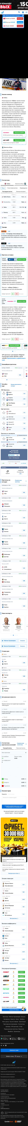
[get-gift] (23, 12)
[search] (19, 12)
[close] (23, 15)
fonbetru (14, 563)
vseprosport (2, 12)
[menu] (26, 12)
